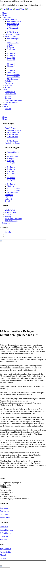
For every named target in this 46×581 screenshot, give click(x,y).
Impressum (4, 508)
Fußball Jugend (5, 533)
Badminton (4, 527)
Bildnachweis (5, 517)
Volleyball (4, 540)
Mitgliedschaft (5, 549)
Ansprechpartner (6, 514)
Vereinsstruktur (5, 552)
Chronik (3, 555)
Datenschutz (4, 511)
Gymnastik (4, 536)
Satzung (3, 558)
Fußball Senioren (6, 530)
